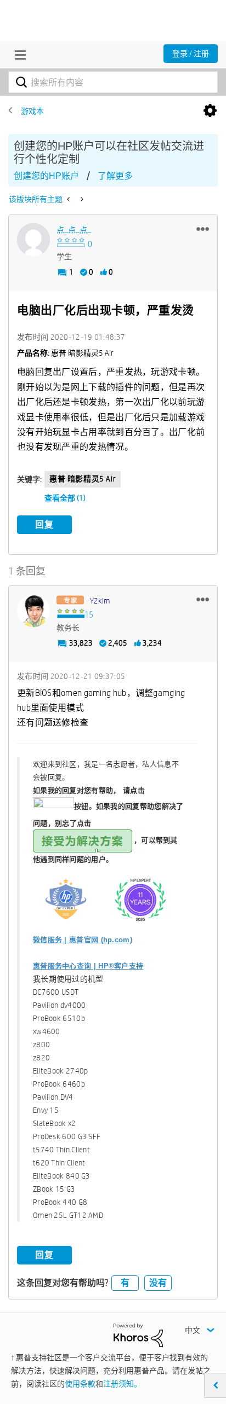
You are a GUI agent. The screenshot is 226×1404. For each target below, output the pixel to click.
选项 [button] (210, 111)
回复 (44, 524)
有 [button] (125, 1283)
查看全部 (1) (65, 498)
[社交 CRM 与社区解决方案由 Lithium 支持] (138, 1334)
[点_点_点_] (33, 239)
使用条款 (80, 1384)
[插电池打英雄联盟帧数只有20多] (69, 199)
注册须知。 (122, 1384)
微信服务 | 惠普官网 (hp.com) (82, 940)
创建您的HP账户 (46, 176)
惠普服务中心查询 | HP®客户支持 (88, 966)
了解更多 (115, 176)
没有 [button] (158, 1283)
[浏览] (17, 54)
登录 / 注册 (190, 54)
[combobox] (113, 82)
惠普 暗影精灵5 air (82, 479)
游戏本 (32, 111)
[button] (202, 228)
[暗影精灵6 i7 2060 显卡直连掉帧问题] (81, 199)
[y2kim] (33, 610)
